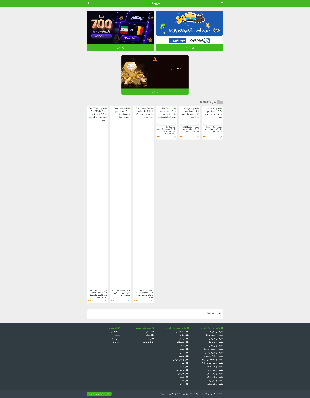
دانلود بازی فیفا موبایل (215, 384)
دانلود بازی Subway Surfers (212, 363)
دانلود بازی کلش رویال (215, 380)
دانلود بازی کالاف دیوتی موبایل (212, 359)
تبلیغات (117, 335)
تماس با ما (116, 338)
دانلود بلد (185, 363)
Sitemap (116, 342)
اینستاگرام (148, 331)
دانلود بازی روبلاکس (216, 345)
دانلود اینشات (184, 356)
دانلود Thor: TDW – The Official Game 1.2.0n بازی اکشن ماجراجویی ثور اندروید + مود (98, 294)
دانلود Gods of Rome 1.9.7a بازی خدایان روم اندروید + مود (213, 129)
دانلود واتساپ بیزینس (181, 359)
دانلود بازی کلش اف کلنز (214, 377)
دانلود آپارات (184, 384)
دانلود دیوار (185, 345)
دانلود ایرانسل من (182, 370)
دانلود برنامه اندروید (182, 331)
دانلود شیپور (184, 380)
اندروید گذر (155, 3)
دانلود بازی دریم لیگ (215, 342)
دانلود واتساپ (184, 338)
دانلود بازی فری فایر (216, 338)
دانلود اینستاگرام (183, 342)
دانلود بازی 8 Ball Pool (215, 366)
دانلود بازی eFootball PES (213, 356)
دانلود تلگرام (184, 335)
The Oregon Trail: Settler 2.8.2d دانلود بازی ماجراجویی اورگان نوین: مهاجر (143, 294)
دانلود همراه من (183, 373)
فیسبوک (149, 335)
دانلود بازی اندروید (216, 331)
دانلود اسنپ (184, 349)
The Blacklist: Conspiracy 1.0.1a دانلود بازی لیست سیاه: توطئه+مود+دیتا (166, 130)
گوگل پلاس (147, 342)
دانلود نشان (184, 352)
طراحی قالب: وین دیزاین (98, 394)
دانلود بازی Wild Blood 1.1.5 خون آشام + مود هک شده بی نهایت (190, 129)
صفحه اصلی (115, 331)
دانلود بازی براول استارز (215, 373)
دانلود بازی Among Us (215, 370)
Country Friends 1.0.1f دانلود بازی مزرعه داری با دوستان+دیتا (121, 293)
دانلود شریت (184, 366)
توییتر (150, 338)
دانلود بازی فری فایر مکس (214, 352)
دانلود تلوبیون (184, 377)
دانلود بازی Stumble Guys (213, 349)
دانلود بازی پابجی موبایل (214, 335)
